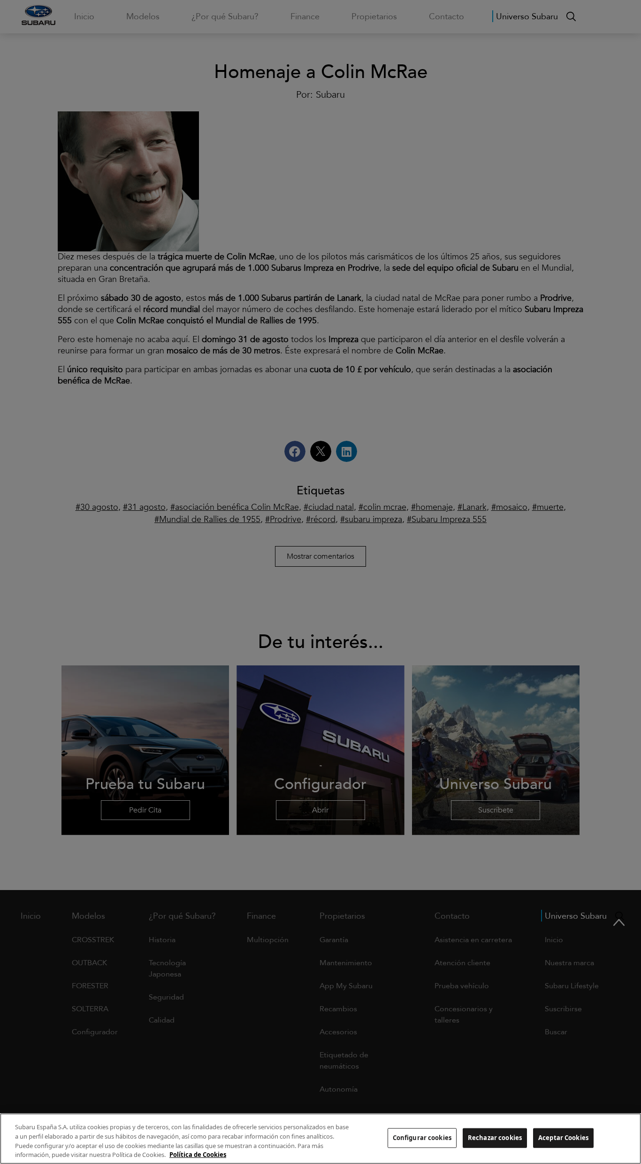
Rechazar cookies (495, 1137)
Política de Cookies (197, 1154)
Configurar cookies (422, 1137)
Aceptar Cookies (563, 1137)
